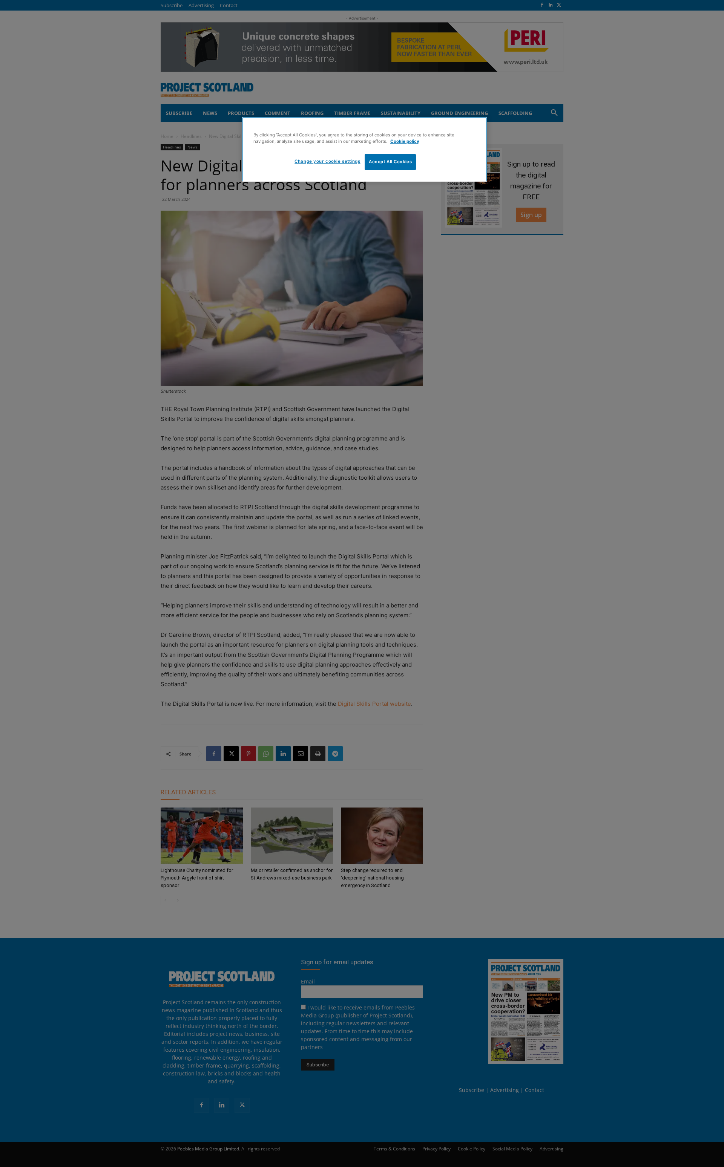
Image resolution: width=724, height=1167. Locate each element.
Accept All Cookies (390, 161)
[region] (364, 149)
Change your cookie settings (327, 161)
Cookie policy (404, 141)
